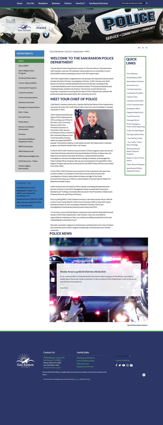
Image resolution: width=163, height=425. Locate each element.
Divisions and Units (26, 102)
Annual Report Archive (135, 81)
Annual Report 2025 (134, 77)
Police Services (83, 364)
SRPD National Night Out (29, 156)
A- (143, 47)
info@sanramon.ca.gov (52, 367)
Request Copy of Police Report (135, 159)
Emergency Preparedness (29, 107)
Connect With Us (123, 360)
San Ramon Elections (98, 3)
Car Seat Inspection (134, 89)
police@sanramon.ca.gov (26, 187)
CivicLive (77, 379)
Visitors (68, 3)
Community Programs (28, 88)
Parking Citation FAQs (135, 134)
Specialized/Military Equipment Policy (134, 169)
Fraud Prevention (133, 116)
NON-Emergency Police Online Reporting (136, 125)
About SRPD (24, 66)
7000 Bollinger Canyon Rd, (54, 358)
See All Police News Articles (137, 325)
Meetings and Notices (86, 358)
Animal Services (133, 85)
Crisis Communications (28, 97)
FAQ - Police (23, 112)
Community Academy (135, 93)
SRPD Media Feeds (26, 151)
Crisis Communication (135, 104)
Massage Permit (133, 120)
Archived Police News (27, 78)
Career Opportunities (28, 83)
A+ (139, 47)
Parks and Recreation (85, 361)
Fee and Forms (24, 117)
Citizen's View (132, 97)
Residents (43, 3)
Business (56, 3)
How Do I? (80, 3)
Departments (25, 53)
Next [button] (144, 280)
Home (19, 3)
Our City (30, 3)
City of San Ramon (56, 51)
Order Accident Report (135, 130)
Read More (64, 288)
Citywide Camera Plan (135, 101)
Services (22, 134)
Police (21, 61)
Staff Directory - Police (28, 161)
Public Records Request (136, 164)
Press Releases (132, 73)
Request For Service (85, 366)
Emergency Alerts (133, 108)
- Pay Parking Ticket (134, 138)
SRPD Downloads (26, 146)
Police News (23, 122)
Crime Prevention (26, 93)
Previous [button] (52, 280)
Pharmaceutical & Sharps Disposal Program (133, 151)
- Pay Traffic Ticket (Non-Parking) (134, 143)
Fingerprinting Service (135, 112)
